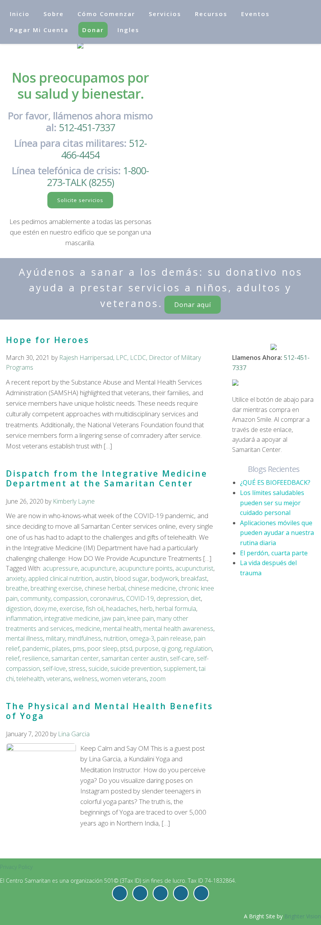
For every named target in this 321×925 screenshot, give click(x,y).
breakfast (194, 578)
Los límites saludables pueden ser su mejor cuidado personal (272, 502)
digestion (18, 608)
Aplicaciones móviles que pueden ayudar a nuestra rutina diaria (277, 533)
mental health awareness (178, 628)
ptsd (126, 648)
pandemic (35, 648)
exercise (71, 608)
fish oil (94, 608)
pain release (174, 638)
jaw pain (113, 618)
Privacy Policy (16, 867)
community (35, 598)
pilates (61, 648)
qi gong (171, 648)
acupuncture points (146, 568)
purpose (147, 648)
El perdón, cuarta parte (274, 553)
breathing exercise (56, 588)
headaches (121, 608)
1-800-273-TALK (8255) (98, 176)
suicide (98, 668)
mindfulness (84, 638)
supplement (180, 668)
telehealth (30, 678)
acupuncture (98, 568)
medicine (88, 628)
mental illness (24, 638)
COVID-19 (140, 598)
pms (79, 648)
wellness (85, 678)
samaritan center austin (134, 658)
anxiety (15, 578)
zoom (158, 678)
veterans (59, 678)
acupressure (60, 568)
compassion (70, 598)
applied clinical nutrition (60, 578)
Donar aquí (192, 304)
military (55, 638)
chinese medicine (152, 588)
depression (172, 598)
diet (196, 598)
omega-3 (142, 638)
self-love (54, 668)
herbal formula (175, 608)
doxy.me (45, 608)
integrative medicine (71, 618)
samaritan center (75, 658)
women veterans (123, 678)
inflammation (23, 618)
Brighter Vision (302, 916)
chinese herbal (105, 588)
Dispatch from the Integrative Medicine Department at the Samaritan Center (106, 478)
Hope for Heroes (47, 339)
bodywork (164, 578)
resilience (35, 658)
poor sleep (102, 648)
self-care (182, 658)
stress (77, 668)
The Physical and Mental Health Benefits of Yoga (109, 711)
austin (103, 578)
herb (146, 608)
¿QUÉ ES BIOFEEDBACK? (275, 482)
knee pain (140, 618)
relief (13, 658)
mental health (122, 628)
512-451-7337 (87, 127)
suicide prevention (135, 668)
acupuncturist (194, 568)
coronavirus (106, 598)
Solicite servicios (80, 200)
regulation (198, 648)
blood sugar (131, 578)
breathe (17, 588)
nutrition (115, 638)
